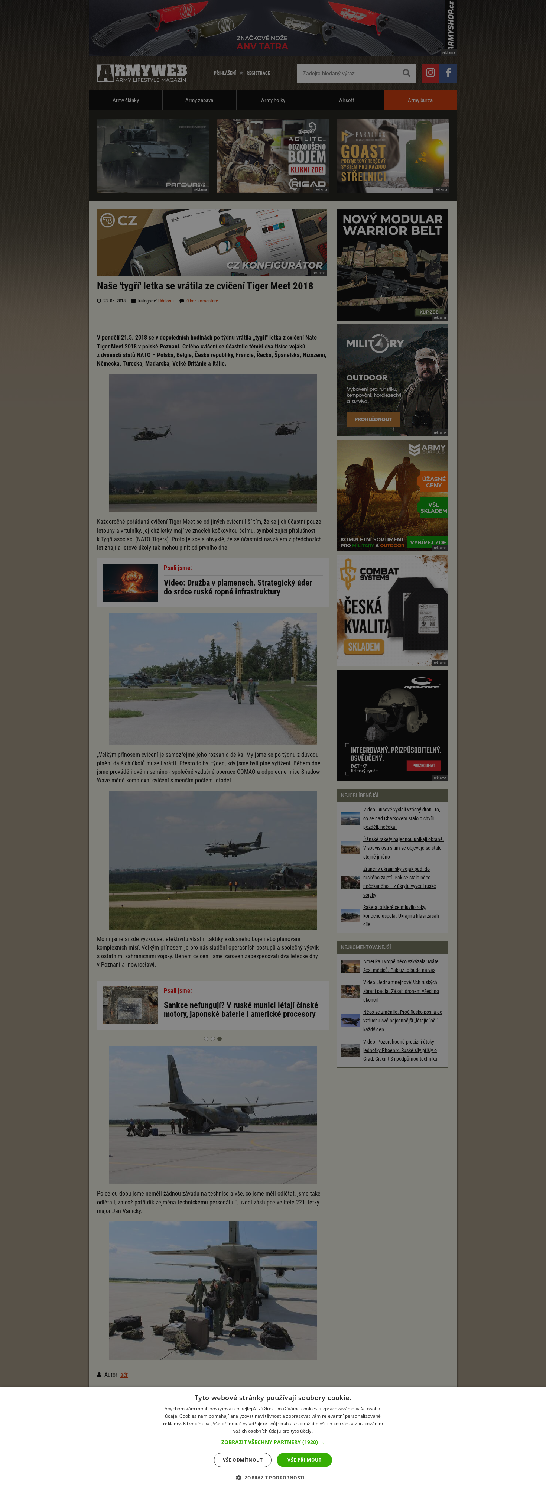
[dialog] (273, 1439)
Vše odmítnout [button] (243, 1460)
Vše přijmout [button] (304, 1460)
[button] (273, 1442)
